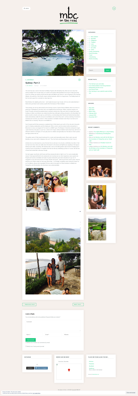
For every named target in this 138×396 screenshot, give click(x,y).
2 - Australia (29, 79)
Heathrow (91, 368)
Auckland (91, 366)
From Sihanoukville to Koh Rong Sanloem (100, 85)
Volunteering (92, 57)
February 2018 (92, 113)
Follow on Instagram (42, 368)
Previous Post (30, 304)
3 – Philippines (93, 40)
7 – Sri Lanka (92, 47)
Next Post (77, 304)
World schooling (93, 58)
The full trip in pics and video (96, 84)
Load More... (30, 368)
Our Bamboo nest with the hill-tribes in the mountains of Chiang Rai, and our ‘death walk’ (101, 139)
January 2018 (92, 115)
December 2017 (93, 117)
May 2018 (91, 108)
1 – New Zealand (93, 36)
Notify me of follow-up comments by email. (38, 342)
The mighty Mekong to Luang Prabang (104, 131)
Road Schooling (93, 53)
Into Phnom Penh (93, 89)
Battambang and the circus (96, 87)
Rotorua (91, 361)
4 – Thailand (92, 42)
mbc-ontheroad (29, 85)
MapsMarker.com (96, 374)
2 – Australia (92, 38)
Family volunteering (94, 51)
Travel (90, 55)
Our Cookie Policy (36, 393)
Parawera (91, 363)
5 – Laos (91, 44)
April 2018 (91, 109)
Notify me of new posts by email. (35, 346)
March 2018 (92, 111)
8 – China (91, 49)
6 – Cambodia (92, 46)
